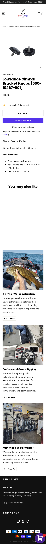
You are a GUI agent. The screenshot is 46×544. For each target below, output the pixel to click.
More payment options (23, 127)
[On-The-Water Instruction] (23, 270)
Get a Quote (9, 397)
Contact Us (11, 513)
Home (5, 27)
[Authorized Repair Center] (23, 423)
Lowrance (8, 74)
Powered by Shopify (30, 541)
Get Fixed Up (9, 469)
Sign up (8, 488)
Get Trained (9, 318)
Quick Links (11, 479)
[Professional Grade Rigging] (23, 345)
